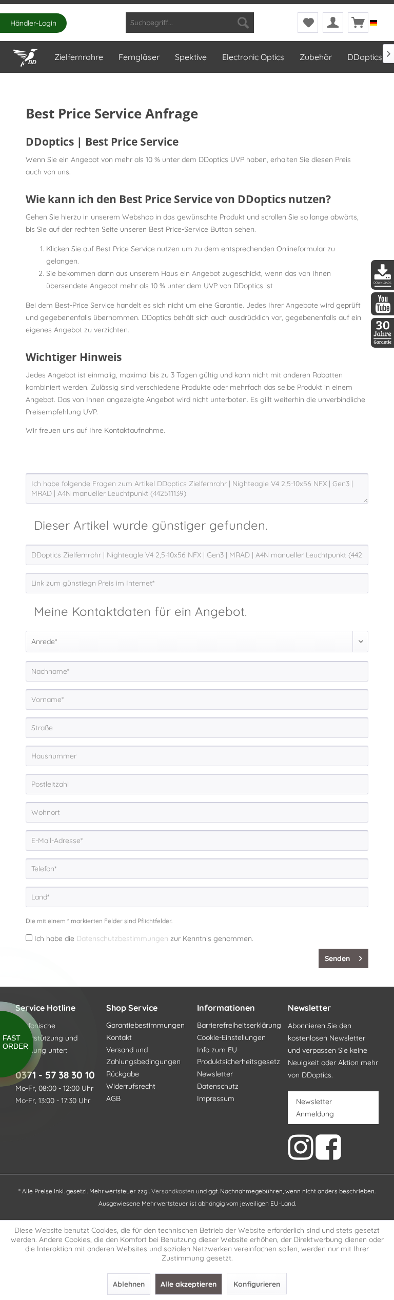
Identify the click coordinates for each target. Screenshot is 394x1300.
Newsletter (215, 1073)
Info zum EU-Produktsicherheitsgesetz (238, 1056)
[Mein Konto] (333, 22)
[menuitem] (190, 22)
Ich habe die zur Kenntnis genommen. (143, 938)
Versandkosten (172, 1191)
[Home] (25, 55)
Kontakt (119, 1037)
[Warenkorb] (358, 22)
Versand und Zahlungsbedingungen (143, 1056)
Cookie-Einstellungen (231, 1037)
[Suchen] (243, 22)
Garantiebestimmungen (145, 1025)
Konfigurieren (256, 1284)
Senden (337, 958)
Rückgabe (122, 1073)
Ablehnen (129, 1284)
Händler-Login (33, 23)
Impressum (215, 1098)
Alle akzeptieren (188, 1284)
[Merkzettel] (308, 22)
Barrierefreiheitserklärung (239, 1025)
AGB (113, 1098)
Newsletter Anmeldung (315, 1107)
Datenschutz (218, 1086)
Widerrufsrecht (130, 1086)
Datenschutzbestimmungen (122, 938)
